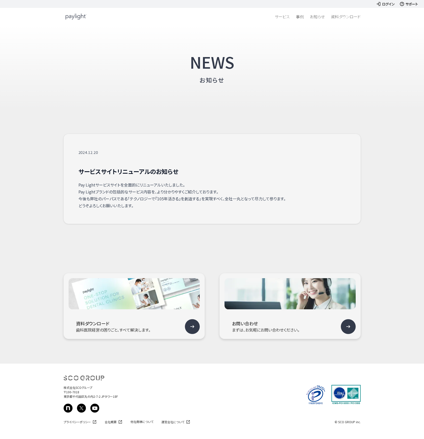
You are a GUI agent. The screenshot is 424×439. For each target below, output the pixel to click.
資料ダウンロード (346, 17)
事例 (300, 17)
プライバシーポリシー (77, 422)
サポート (411, 3)
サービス (282, 17)
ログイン (388, 3)
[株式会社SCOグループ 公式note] (68, 408)
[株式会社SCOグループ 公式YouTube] (94, 408)
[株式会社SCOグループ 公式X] (81, 408)
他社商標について (141, 422)
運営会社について (172, 422)
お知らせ (317, 17)
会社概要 (111, 422)
